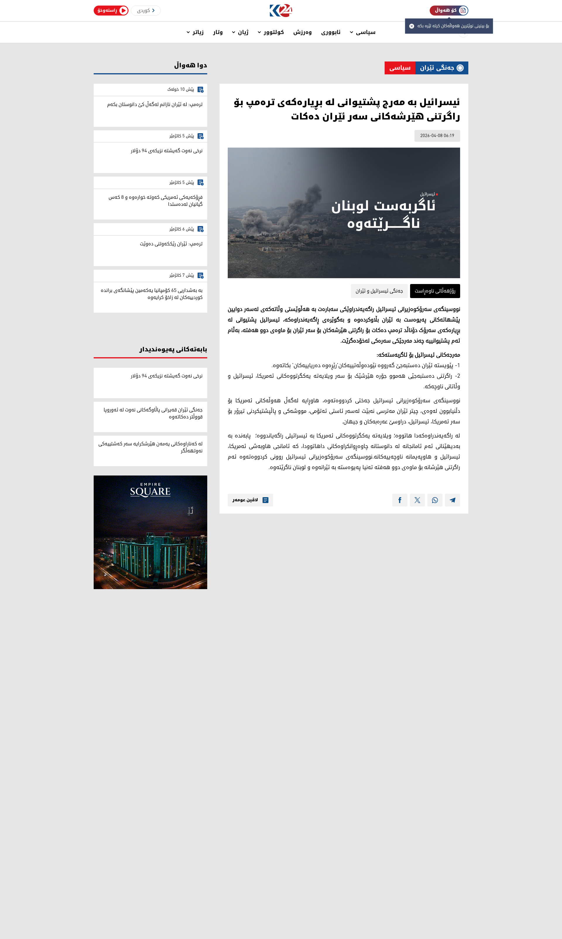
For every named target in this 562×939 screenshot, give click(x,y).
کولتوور (274, 32)
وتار (218, 32)
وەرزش (302, 32)
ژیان (243, 32)
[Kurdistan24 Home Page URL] (281, 10)
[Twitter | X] (417, 500)
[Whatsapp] (435, 500)
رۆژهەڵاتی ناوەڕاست (435, 291)
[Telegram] (452, 500)
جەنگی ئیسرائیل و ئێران (379, 291)
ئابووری (331, 32)
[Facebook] (399, 500)
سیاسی (366, 32)
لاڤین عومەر (245, 500)
